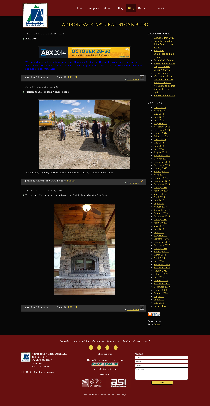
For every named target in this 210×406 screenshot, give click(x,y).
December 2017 (162, 245)
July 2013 (159, 120)
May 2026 (159, 303)
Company (93, 8)
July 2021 (159, 299)
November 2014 (162, 162)
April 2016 (159, 197)
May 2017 (159, 226)
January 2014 (160, 133)
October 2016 (161, 213)
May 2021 (159, 296)
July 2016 (159, 203)
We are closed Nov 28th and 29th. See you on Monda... (163, 79)
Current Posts (161, 306)
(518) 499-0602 (39, 363)
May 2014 (159, 142)
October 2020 (161, 293)
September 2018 (162, 264)
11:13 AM (72, 77)
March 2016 (160, 194)
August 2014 (160, 152)
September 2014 (162, 155)
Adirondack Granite (164, 60)
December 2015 (162, 184)
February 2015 (161, 171)
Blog (131, 8)
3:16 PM (71, 180)
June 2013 (159, 117)
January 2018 (160, 248)
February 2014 (161, 136)
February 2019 (161, 274)
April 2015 (159, 174)
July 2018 (159, 261)
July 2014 (159, 149)
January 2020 (160, 290)
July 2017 (159, 232)
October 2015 (161, 178)
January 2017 (160, 219)
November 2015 (162, 181)
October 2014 (161, 158)
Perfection (159, 50)
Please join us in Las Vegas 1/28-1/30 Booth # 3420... (164, 66)
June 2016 (159, 200)
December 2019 (162, 287)
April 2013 (159, 110)
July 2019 (159, 277)
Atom (158, 324)
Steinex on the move (164, 95)
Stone (106, 8)
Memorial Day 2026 (164, 38)
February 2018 (161, 251)
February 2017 (161, 223)
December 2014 (162, 165)
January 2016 (160, 187)
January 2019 (160, 271)
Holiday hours (161, 73)
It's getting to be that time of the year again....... (164, 89)
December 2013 (162, 130)
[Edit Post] (142, 79)
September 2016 (162, 210)
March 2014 (160, 139)
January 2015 (160, 168)
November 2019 (162, 283)
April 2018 (159, 258)
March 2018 (160, 255)
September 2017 (162, 239)
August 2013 (160, 123)
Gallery (119, 8)
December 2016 (162, 216)
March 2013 (160, 107)
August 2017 (160, 235)
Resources (144, 8)
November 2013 (162, 126)
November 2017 (162, 242)
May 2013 (159, 114)
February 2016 (161, 190)
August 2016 (160, 207)
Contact (159, 8)
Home (79, 8)
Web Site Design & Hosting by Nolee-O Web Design (105, 395)
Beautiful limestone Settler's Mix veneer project (164, 44)
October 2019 (161, 280)
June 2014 (159, 146)
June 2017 (159, 229)
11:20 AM (72, 307)
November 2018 (162, 267)
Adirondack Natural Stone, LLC (50, 354)
